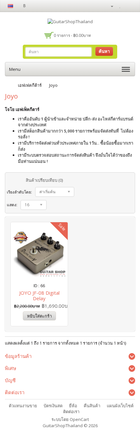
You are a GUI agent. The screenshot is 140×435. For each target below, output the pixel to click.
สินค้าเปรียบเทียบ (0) (44, 180)
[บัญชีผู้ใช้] (109, 6)
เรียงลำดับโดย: (19, 192)
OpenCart (79, 419)
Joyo (53, 85)
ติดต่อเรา (71, 411)
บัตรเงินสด (53, 406)
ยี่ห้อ (73, 406)
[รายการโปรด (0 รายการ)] (121, 6)
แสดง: (12, 205)
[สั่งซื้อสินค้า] (130, 6)
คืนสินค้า (92, 406)
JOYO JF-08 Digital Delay (39, 295)
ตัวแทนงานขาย (23, 406)
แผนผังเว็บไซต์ (120, 406)
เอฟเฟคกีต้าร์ (30, 85)
